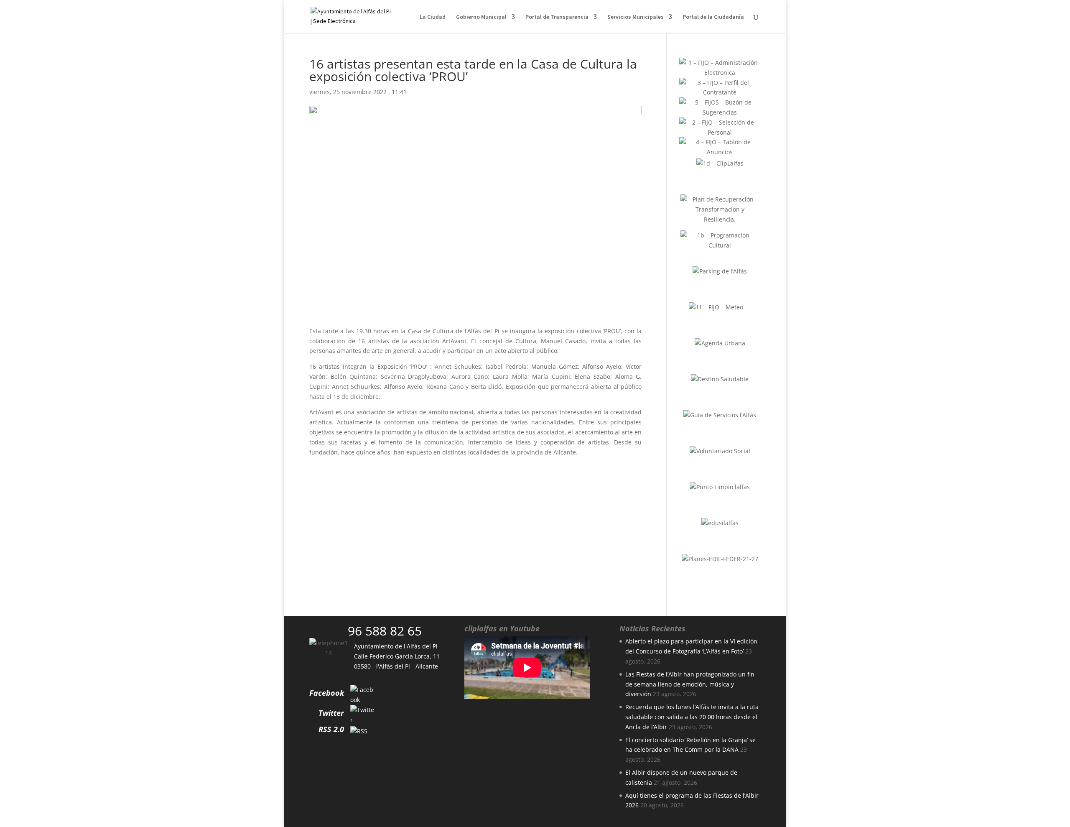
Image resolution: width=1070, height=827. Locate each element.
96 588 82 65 (385, 630)
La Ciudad (433, 17)
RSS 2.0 (331, 729)
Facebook (326, 693)
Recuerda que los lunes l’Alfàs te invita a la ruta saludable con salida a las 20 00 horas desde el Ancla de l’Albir (692, 717)
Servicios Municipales (635, 17)
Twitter (331, 713)
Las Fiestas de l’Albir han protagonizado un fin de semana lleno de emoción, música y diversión (689, 684)
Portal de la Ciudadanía (713, 17)
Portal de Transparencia (556, 17)
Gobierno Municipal (481, 17)
